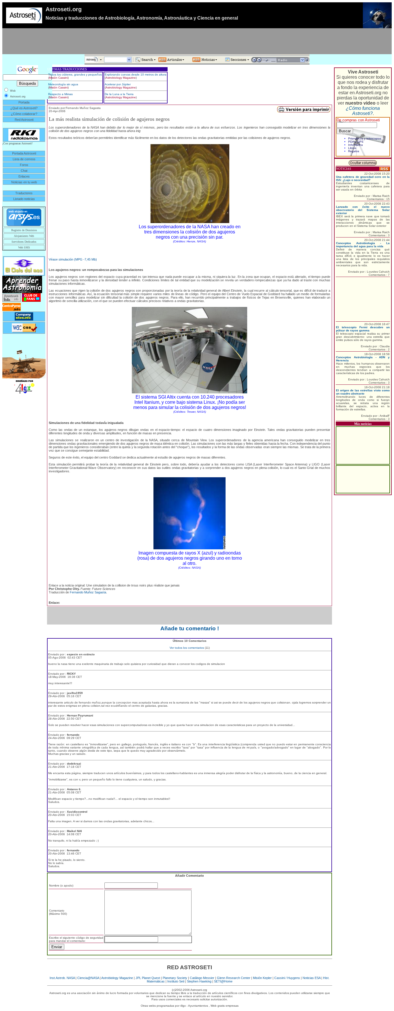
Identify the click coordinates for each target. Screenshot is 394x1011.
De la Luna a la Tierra (119, 94)
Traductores (24, 193)
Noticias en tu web (24, 182)
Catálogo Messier (202, 978)
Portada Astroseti (24, 153)
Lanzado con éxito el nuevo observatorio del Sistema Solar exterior (363, 210)
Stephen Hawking (199, 981)
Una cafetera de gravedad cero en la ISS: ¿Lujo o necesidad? (363, 178)
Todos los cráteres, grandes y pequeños (75, 74)
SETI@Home (223, 981)
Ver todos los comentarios (187, 647)
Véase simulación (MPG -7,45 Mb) (73, 259)
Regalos (353, 151)
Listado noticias (24, 199)
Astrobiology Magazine (121, 77)
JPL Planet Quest (148, 978)
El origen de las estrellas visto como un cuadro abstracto (363, 392)
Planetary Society (175, 978)
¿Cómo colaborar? (24, 114)
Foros (24, 165)
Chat (24, 170)
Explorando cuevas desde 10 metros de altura (135, 74)
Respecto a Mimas (60, 94)
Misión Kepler (262, 978)
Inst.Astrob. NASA (62, 978)
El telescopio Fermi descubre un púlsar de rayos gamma (363, 329)
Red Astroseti (24, 119)
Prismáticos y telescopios (364, 138)
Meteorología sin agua (63, 84)
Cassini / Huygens (287, 978)
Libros (352, 148)
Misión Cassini (58, 77)
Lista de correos (24, 159)
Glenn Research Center (233, 978)
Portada (23, 102)
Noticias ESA (311, 978)
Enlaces (24, 176)
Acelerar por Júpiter (118, 84)
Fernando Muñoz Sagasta (88, 592)
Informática (355, 144)
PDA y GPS (355, 141)
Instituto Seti (175, 981)
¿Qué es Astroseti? (23, 108)
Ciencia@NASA (88, 978)
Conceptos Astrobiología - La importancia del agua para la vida (363, 245)
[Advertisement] (197, 41)
